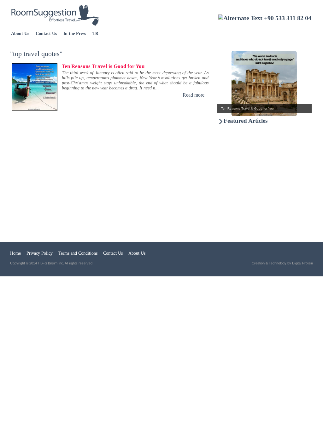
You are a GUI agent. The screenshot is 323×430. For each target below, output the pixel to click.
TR (95, 33)
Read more (193, 95)
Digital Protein (302, 263)
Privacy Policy (39, 253)
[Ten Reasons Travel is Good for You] (256, 114)
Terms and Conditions (77, 253)
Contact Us (46, 33)
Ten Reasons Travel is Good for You (103, 66)
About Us (20, 33)
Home (15, 253)
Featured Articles (245, 120)
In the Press (74, 33)
